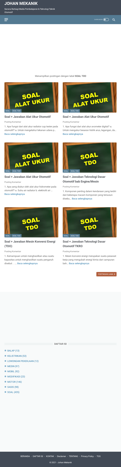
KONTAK (50, 456)
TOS (98, 456)
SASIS (13, 387)
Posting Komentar (12, 122)
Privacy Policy (87, 456)
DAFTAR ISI (38, 456)
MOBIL (13, 371)
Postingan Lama (106, 274)
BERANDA (25, 456)
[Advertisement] (60, 49)
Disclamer (61, 456)
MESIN (13, 366)
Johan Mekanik (21, 3)
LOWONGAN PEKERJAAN (23, 361)
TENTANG (73, 456)
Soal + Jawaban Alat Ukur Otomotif (27, 116)
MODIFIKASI (16, 376)
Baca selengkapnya (14, 134)
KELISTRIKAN (17, 356)
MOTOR (14, 381)
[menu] (6, 19)
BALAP (13, 350)
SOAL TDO (16, 111)
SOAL (8, 111)
